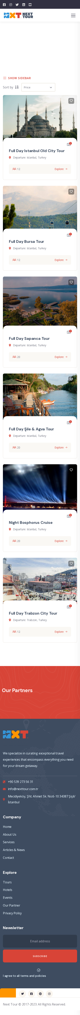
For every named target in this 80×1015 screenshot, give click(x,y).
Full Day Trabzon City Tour (33, 613)
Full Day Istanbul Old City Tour (37, 150)
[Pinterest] (40, 993)
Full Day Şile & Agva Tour (31, 429)
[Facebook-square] (31, 993)
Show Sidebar (19, 78)
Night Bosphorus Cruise (31, 522)
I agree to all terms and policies (24, 976)
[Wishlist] (71, 101)
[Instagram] (49, 993)
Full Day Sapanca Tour (29, 338)
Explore (59, 169)
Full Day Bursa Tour (26, 241)
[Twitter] (22, 993)
